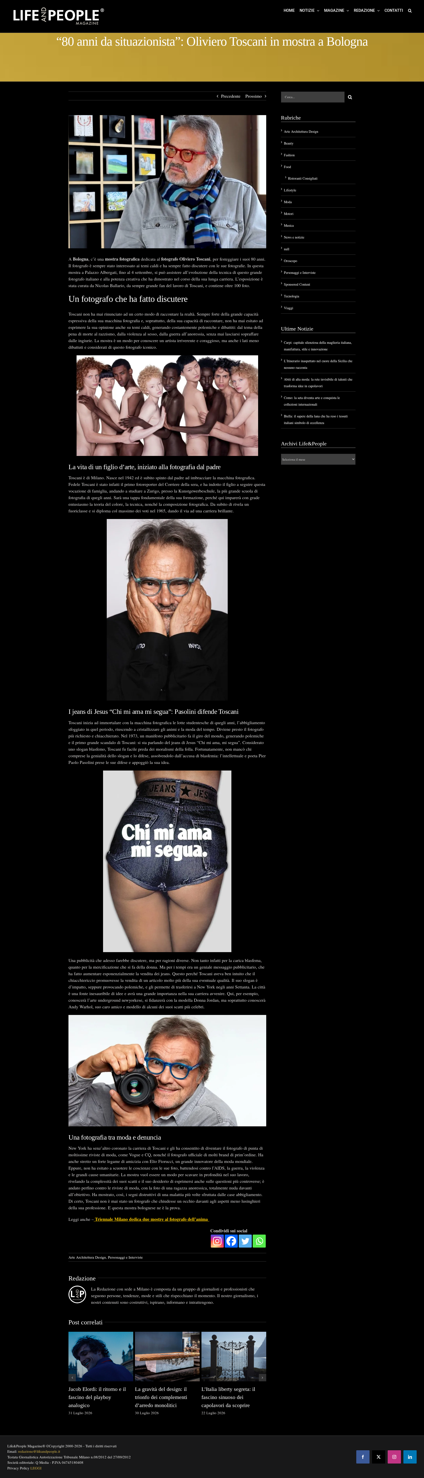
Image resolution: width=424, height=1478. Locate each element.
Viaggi (288, 308)
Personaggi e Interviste (125, 1257)
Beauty (288, 143)
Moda (288, 202)
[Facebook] (231, 1241)
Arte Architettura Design (87, 1257)
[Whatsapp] (259, 1241)
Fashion (289, 155)
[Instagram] (217, 1241)
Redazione (82, 1278)
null (286, 249)
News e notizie (294, 237)
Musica (289, 225)
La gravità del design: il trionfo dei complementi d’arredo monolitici (161, 1397)
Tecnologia (291, 296)
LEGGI (35, 1467)
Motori (288, 213)
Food (287, 166)
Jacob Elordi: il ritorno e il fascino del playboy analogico (97, 1397)
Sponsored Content (297, 284)
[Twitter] (245, 1241)
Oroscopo (290, 260)
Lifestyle (290, 190)
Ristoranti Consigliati (303, 178)
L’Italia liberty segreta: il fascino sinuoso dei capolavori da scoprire (228, 1397)
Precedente (230, 96)
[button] (410, 10)
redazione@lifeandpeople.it (39, 1451)
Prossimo (253, 96)
